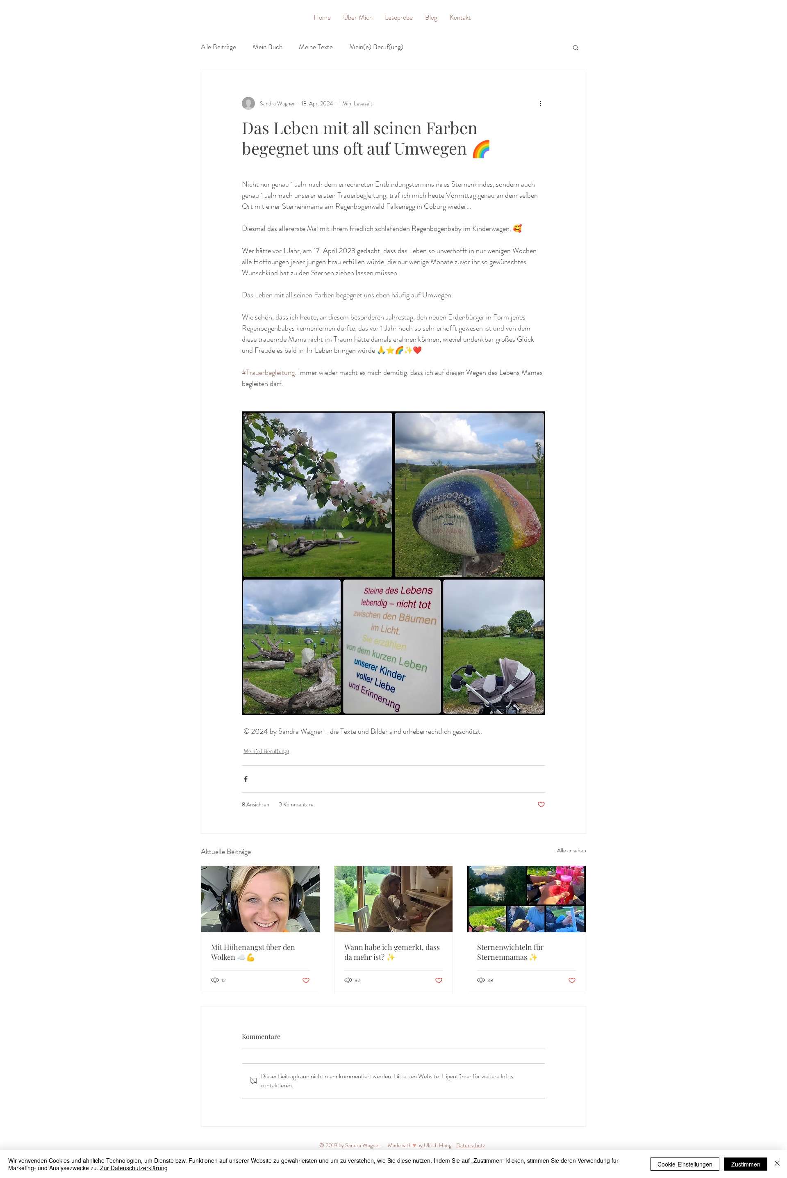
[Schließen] (777, 1164)
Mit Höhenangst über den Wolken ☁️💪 (253, 952)
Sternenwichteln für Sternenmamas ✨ (510, 952)
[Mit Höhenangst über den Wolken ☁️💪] (260, 899)
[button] (576, 47)
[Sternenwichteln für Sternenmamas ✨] (526, 899)
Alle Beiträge (218, 47)
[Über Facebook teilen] (246, 779)
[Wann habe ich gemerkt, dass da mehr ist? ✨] (393, 899)
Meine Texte (316, 47)
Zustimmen (745, 1164)
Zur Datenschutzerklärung (134, 1168)
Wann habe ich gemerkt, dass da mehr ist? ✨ (392, 952)
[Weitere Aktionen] (540, 103)
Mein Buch (267, 47)
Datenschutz (470, 1145)
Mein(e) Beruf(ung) (376, 47)
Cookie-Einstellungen (684, 1164)
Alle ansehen (571, 850)
